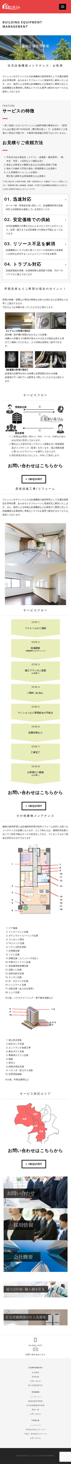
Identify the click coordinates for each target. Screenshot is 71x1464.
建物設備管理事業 (35, 1401)
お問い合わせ (35, 1381)
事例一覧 (35, 1409)
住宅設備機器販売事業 (35, 1405)
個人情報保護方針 (35, 1385)
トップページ (35, 1397)
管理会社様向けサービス (36, 1429)
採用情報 (35, 1377)
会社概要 (35, 1372)
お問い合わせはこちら (35, 1354)
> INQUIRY (34, 479)
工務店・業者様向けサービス (35, 1434)
